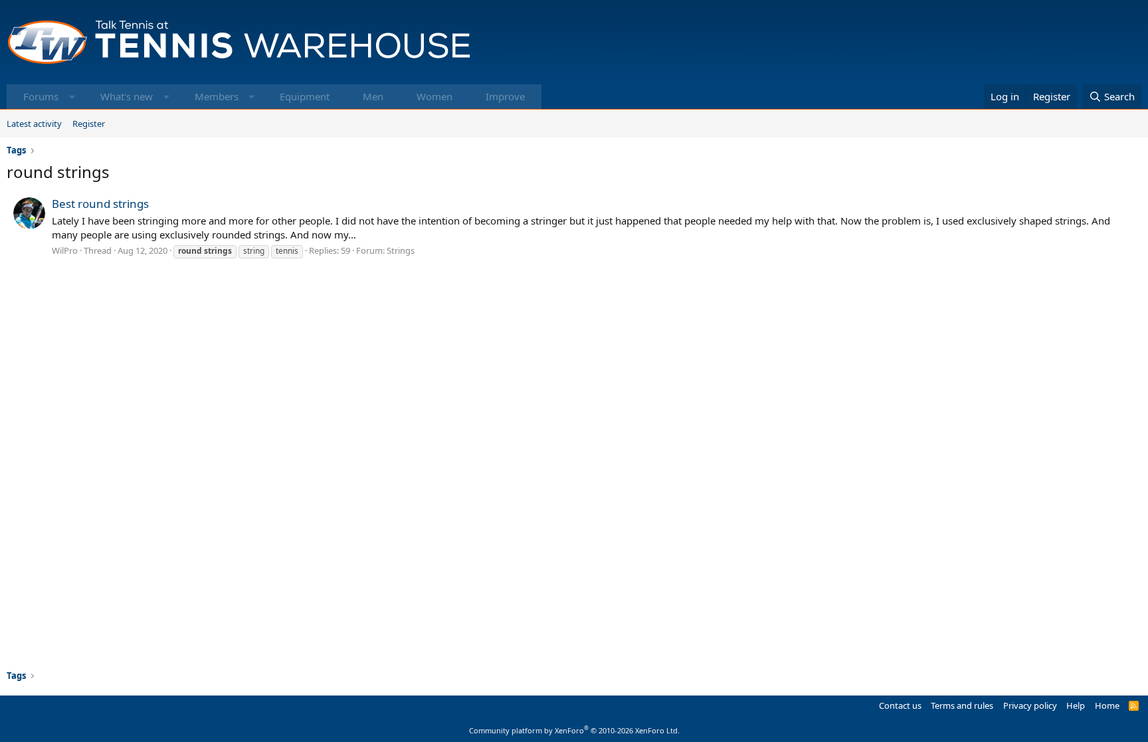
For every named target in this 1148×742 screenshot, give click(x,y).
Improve (505, 96)
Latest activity (34, 124)
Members (217, 96)
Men (373, 96)
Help (1075, 705)
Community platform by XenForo (574, 730)
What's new (126, 96)
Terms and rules (962, 705)
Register (88, 124)
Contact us (900, 705)
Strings (401, 250)
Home (1107, 705)
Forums (40, 96)
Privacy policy (1030, 705)
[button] (72, 96)
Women (434, 96)
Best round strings (100, 203)
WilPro (65, 250)
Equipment (305, 96)
